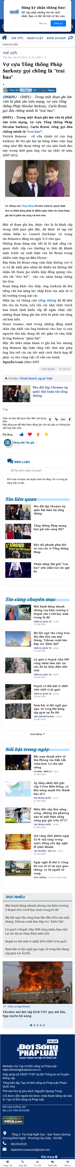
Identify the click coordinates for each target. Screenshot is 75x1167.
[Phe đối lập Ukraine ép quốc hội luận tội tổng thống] (17, 393)
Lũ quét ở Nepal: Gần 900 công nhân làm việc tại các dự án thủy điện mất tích (51, 665)
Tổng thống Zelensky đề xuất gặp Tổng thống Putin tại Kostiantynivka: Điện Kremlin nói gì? (36, 1016)
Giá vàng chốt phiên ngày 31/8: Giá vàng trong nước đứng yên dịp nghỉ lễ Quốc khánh (51, 841)
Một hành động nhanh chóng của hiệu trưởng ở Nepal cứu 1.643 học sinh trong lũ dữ (51, 612)
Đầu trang (48, 1156)
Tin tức (17, 38)
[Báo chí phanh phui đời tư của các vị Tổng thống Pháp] (18, 550)
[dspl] (5, 38)
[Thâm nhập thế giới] (18, 570)
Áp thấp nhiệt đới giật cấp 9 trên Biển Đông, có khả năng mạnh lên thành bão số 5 (52, 788)
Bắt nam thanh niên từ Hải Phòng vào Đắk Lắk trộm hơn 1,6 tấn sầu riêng (50, 762)
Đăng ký (58, 23)
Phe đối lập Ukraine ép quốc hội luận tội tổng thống (50, 391)
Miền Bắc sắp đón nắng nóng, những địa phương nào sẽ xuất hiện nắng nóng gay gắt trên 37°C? (51, 814)
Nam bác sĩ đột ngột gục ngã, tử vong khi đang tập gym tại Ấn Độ (50, 708)
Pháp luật (35, 38)
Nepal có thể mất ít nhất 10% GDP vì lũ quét (51, 687)
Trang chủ (7, 1165)
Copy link (22, 1165)
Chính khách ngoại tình (35, 378)
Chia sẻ (67, 1165)
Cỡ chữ (37, 1165)
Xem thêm (36, 734)
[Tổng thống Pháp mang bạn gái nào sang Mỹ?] (18, 531)
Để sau (42, 23)
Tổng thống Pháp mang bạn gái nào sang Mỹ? (50, 527)
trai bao (34, 131)
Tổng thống (27, 206)
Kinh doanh (56, 38)
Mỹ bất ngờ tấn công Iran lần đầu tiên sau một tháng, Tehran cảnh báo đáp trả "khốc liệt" (52, 638)
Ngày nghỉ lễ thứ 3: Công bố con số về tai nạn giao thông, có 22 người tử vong (51, 867)
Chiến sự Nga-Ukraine (18, 1006)
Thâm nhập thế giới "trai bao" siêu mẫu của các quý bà (52, 567)
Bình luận (52, 1165)
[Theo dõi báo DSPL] (37, 90)
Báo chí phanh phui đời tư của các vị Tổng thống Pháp (51, 548)
